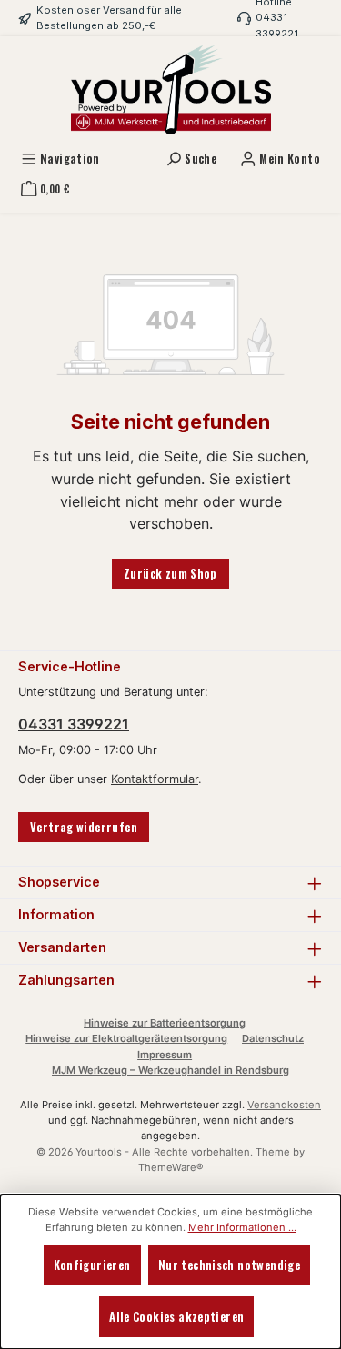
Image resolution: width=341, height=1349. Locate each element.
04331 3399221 (73, 724)
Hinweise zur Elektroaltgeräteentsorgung (126, 1038)
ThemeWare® (171, 1167)
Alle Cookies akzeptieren (176, 1316)
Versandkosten (284, 1104)
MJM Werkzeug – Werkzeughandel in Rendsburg (170, 1070)
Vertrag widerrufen (83, 827)
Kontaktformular (154, 779)
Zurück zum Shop (170, 573)
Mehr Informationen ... (242, 1227)
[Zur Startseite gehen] (171, 89)
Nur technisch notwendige (229, 1265)
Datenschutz (273, 1038)
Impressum (164, 1054)
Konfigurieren (92, 1265)
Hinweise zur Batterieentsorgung (165, 1023)
